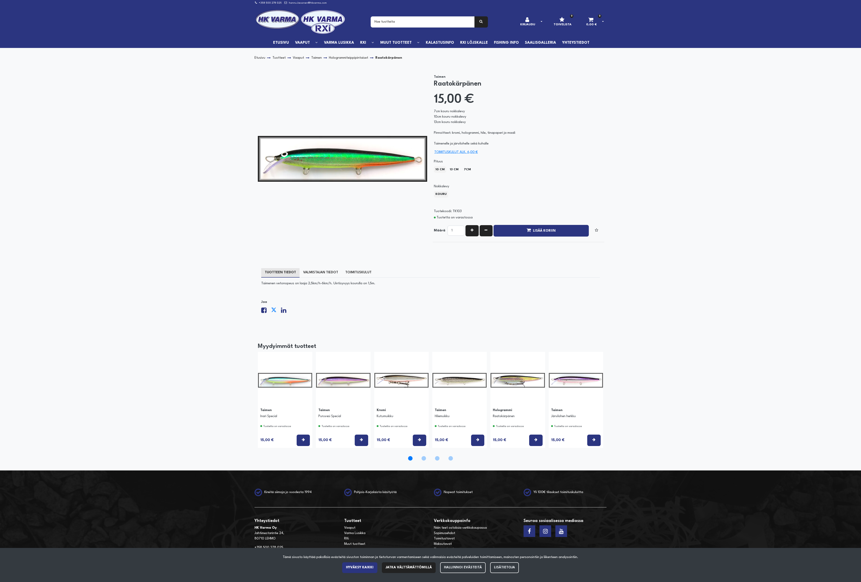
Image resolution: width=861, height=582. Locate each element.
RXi (346, 538)
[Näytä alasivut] (316, 43)
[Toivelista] (596, 231)
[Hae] (481, 22)
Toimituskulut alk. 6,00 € (456, 152)
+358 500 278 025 (270, 3)
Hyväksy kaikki (360, 567)
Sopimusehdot (444, 533)
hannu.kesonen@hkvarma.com (308, 3)
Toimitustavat (444, 538)
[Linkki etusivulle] (301, 22)
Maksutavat (443, 544)
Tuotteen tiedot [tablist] (280, 272)
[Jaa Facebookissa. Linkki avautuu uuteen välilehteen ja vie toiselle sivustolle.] (266, 311)
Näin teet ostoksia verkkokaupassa (460, 528)
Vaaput (349, 528)
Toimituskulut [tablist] (358, 272)
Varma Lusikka (354, 533)
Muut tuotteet (354, 544)
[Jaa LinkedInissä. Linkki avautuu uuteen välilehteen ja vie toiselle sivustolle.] (285, 311)
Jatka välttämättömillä (409, 567)
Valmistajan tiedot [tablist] (320, 272)
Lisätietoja (504, 567)
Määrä (439, 230)
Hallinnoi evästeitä (463, 567)
